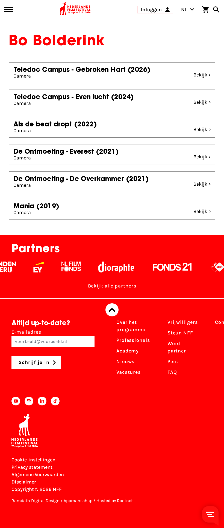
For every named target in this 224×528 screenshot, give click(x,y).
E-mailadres (26, 332)
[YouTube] (15, 401)
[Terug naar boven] (112, 309)
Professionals (133, 340)
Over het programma (131, 326)
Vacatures (128, 372)
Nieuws (125, 361)
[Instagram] (29, 401)
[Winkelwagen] (205, 9)
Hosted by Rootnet (114, 500)
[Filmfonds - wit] (68, 267)
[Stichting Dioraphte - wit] (113, 267)
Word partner (176, 347)
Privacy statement (31, 467)
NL (184, 10)
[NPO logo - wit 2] (214, 267)
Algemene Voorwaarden (37, 474)
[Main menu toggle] (8, 9)
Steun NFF (180, 333)
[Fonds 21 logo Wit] (169, 267)
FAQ (172, 372)
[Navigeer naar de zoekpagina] (216, 9)
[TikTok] (55, 401)
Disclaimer (23, 482)
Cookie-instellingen (33, 460)
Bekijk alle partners (112, 286)
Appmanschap (78, 500)
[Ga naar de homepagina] (75, 9)
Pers (172, 361)
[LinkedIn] (42, 401)
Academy (127, 351)
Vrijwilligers (182, 322)
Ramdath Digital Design (35, 500)
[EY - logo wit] (35, 267)
